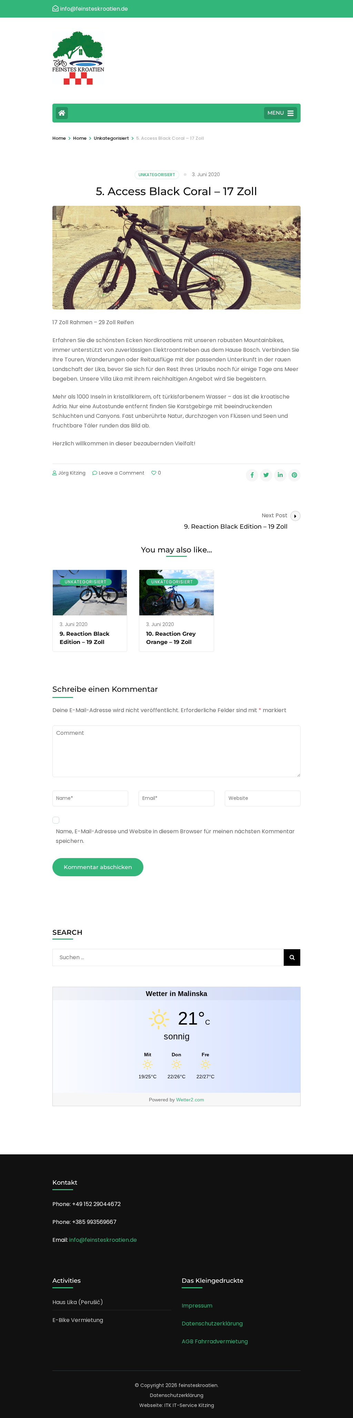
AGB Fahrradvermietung (215, 1341)
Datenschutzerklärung (212, 1323)
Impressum (197, 1306)
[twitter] (266, 475)
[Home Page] (62, 113)
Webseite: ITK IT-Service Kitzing (176, 1405)
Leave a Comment (121, 472)
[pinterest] (294, 475)
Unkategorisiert (157, 175)
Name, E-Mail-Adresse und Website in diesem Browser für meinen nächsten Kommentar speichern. (175, 836)
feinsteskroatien (198, 1385)
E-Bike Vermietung (77, 1320)
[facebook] (252, 475)
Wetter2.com (190, 1099)
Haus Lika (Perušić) (77, 1302)
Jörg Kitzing (71, 472)
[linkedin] (280, 475)
